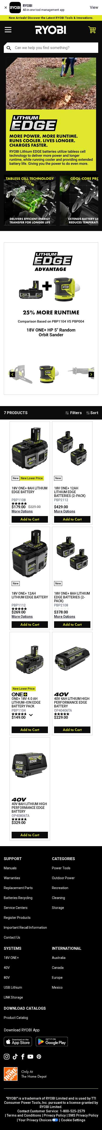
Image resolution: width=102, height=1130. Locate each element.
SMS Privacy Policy (83, 1115)
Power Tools (61, 868)
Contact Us (12, 937)
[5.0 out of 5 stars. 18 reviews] (20, 503)
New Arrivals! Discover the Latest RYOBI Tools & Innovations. (51, 18)
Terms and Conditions (24, 1115)
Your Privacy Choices (35, 1120)
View (94, 7)
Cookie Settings (73, 1120)
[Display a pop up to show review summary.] (31, 716)
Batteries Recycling (18, 898)
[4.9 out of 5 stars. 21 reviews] (20, 819)
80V (7, 977)
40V (7, 968)
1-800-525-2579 (72, 1111)
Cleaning (58, 898)
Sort (94, 413)
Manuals (10, 868)
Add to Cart (29, 519)
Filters (76, 413)
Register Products (17, 918)
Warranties (12, 878)
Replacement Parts (18, 888)
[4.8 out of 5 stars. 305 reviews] (20, 714)
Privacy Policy (55, 1115)
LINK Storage (13, 997)
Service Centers (16, 908)
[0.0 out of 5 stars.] (62, 503)
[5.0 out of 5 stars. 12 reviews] (20, 609)
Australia (58, 958)
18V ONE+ (11, 958)
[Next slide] (91, 374)
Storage (58, 908)
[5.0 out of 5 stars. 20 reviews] (62, 714)
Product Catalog (16, 1018)
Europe (57, 977)
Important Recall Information (25, 927)
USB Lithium (13, 987)
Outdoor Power (63, 878)
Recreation (60, 888)
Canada (58, 968)
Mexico (57, 987)
